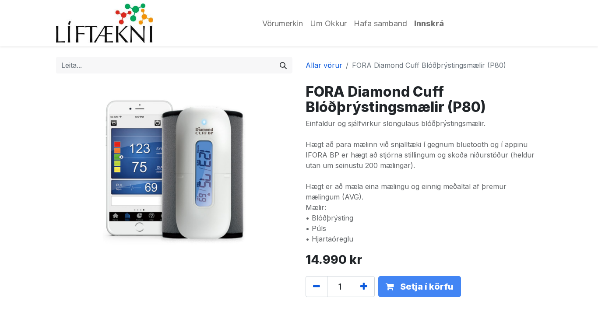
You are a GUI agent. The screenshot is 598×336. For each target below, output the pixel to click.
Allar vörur (324, 65)
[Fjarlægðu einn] (316, 286)
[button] (419, 286)
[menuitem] (282, 23)
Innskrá (429, 23)
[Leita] (283, 65)
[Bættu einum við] (364, 286)
